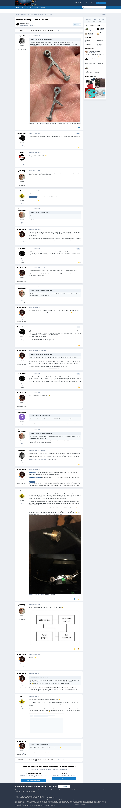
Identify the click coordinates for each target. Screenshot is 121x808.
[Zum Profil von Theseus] (98, 34)
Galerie (22, 7)
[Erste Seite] (16, 30)
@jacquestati (32, 482)
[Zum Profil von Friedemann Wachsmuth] (22, 177)
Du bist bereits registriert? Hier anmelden (84, 2)
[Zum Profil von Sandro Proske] (17, 24)
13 (43, 30)
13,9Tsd (22, 183)
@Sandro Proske (32, 196)
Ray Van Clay (22, 412)
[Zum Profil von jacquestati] (22, 41)
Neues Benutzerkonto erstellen (33, 780)
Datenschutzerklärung (80, 804)
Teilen (69, 24)
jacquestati (21, 36)
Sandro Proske (25, 23)
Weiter (51, 30)
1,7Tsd (22, 145)
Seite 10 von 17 (61, 30)
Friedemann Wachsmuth (22, 171)
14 (45, 30)
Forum (17, 7)
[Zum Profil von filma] (22, 196)
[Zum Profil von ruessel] (86, 29)
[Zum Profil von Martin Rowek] (22, 234)
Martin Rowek (21, 229)
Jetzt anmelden (63, 778)
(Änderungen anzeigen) (54, 276)
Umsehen (36, 7)
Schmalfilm (32, 25)
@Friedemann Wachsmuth (34, 477)
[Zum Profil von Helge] (22, 157)
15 (48, 30)
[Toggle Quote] (30, 39)
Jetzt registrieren (101, 2)
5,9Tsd (22, 164)
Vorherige (20, 30)
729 (22, 424)
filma (21, 191)
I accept (64, 786)
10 (35, 30)
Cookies (45, 805)
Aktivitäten (29, 7)
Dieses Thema (99, 7)
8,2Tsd (22, 241)
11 (38, 30)
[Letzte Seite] (55, 30)
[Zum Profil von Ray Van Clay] (22, 417)
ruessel (90, 28)
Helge (22, 152)
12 (40, 30)
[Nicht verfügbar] (55, 65)
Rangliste (43, 7)
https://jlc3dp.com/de (34, 219)
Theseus (102, 32)
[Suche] (104, 7)
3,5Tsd (22, 48)
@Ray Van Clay (32, 472)
